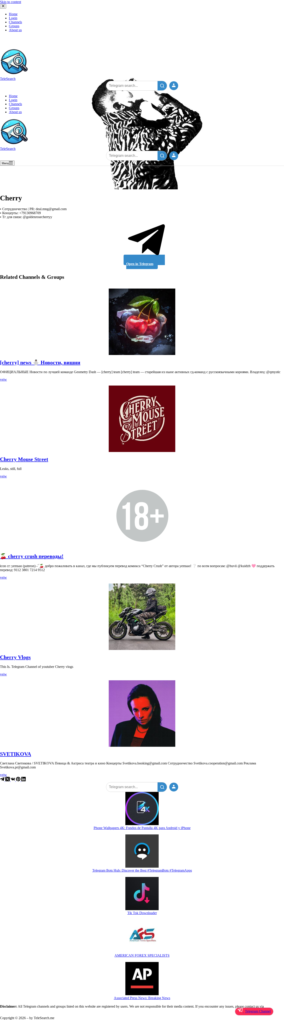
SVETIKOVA (15, 754)
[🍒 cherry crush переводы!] (142, 515)
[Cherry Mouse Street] (142, 419)
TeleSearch (8, 79)
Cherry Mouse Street (24, 459)
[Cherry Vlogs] (142, 617)
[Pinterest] (18, 780)
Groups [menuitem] (14, 26)
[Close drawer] (3, 6)
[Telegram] (2, 780)
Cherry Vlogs (15, 657)
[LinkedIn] (23, 780)
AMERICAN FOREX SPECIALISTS (142, 955)
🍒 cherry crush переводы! (31, 556)
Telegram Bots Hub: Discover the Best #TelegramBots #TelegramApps (142, 870)
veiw (3, 379)
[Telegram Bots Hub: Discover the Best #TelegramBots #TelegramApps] (142, 851)
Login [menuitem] (13, 18)
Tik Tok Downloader (142, 913)
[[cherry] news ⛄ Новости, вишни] (142, 322)
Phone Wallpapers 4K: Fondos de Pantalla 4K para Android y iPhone (142, 828)
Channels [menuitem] (15, 22)
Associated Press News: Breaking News (142, 998)
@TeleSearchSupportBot (17, 1010)
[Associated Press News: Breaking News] (142, 979)
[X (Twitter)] (8, 780)
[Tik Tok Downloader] (142, 894)
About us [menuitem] (15, 30)
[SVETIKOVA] (142, 713)
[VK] (13, 780)
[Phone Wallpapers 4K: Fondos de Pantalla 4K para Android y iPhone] (142, 809)
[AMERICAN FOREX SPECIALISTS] (142, 936)
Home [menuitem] (13, 14)
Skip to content (10, 2)
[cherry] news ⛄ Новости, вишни (40, 362)
